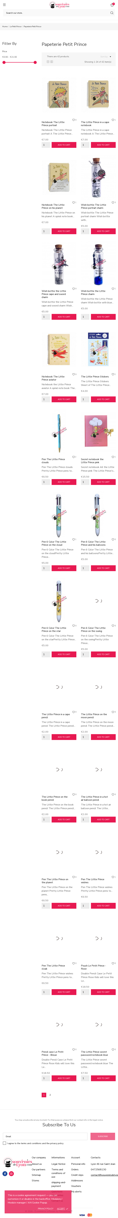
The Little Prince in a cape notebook (95, 124)
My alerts (76, 1191)
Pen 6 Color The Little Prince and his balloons (93, 543)
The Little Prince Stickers (95, 376)
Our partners (38, 1169)
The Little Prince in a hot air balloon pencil (94, 798)
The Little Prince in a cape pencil (56, 716)
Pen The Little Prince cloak (53, 967)
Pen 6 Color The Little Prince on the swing (93, 629)
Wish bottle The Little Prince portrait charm (93, 206)
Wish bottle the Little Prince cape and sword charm (54, 294)
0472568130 (98, 1169)
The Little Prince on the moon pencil (94, 716)
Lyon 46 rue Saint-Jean (103, 1164)
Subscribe (103, 1136)
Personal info (78, 1164)
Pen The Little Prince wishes (92, 881)
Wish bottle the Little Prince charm (93, 292)
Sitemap (36, 1175)
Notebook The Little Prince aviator (53, 378)
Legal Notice (58, 1164)
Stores (35, 1180)
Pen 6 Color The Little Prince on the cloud (54, 543)
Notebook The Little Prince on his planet (53, 206)
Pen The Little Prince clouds (53, 461)
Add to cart (64, 145)
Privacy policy (45, 1208)
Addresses (77, 1180)
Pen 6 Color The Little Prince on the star (54, 629)
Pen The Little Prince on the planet (55, 881)
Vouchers (76, 1186)
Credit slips (77, 1175)
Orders (75, 1169)
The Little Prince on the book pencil (55, 798)
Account (75, 1157)
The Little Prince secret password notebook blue (94, 1053)
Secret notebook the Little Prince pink (92, 461)
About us (37, 1164)
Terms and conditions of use (58, 1173)
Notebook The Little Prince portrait (53, 124)
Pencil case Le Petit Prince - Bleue (52, 1053)
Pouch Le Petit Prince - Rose (93, 967)
